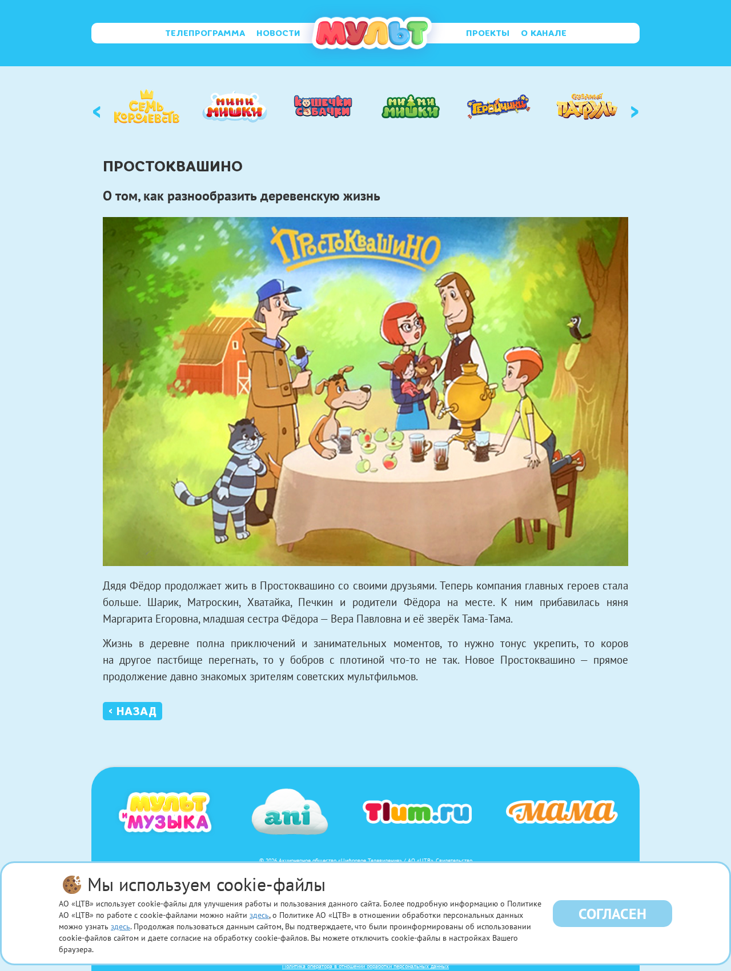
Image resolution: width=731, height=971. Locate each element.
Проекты (487, 33)
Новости (278, 33)
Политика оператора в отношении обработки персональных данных (365, 966)
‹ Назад (132, 711)
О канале (544, 33)
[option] (146, 106)
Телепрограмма (205, 33)
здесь (259, 915)
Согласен (612, 913)
